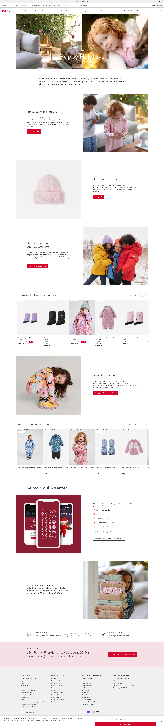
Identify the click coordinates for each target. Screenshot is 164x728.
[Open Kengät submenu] (39, 10)
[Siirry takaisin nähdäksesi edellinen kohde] (140, 295)
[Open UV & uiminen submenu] (122, 10)
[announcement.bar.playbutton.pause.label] (160, 1)
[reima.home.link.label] (6, 11)
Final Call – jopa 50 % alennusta (82, 1)
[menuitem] (35, 678)
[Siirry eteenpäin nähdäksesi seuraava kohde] (145, 295)
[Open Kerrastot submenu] (99, 10)
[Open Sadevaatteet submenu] (51, 10)
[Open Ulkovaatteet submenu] (32, 10)
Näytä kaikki (131, 295)
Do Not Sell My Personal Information (125, 720)
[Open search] (157, 11)
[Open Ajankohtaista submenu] (22, 10)
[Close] (161, 722)
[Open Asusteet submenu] (59, 10)
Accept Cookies (125, 724)
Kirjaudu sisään (158, 5)
